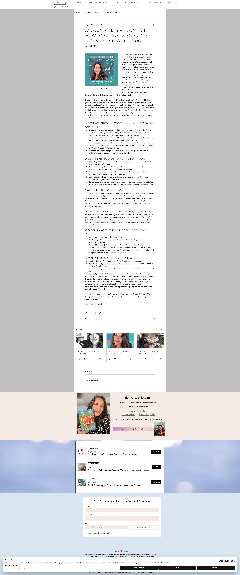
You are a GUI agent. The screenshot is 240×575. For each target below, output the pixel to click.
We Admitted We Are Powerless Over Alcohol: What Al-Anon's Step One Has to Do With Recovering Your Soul (120, 352)
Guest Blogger (107, 12)
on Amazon (128, 414)
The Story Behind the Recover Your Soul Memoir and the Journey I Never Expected (149, 352)
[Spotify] (124, 551)
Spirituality (87, 12)
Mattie (123, 419)
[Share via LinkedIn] (95, 313)
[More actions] (153, 25)
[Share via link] (100, 313)
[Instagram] (119, 551)
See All (162, 329)
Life (116, 12)
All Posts (78, 12)
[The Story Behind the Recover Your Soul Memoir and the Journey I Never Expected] (150, 340)
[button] (128, 2)
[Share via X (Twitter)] (91, 313)
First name (88, 506)
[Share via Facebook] (86, 313)
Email (87, 523)
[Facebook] (116, 551)
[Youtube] (121, 551)
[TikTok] (127, 551)
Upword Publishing (132, 419)
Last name (88, 515)
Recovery (96, 12)
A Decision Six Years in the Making (88, 352)
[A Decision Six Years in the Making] (89, 340)
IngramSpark (147, 414)
